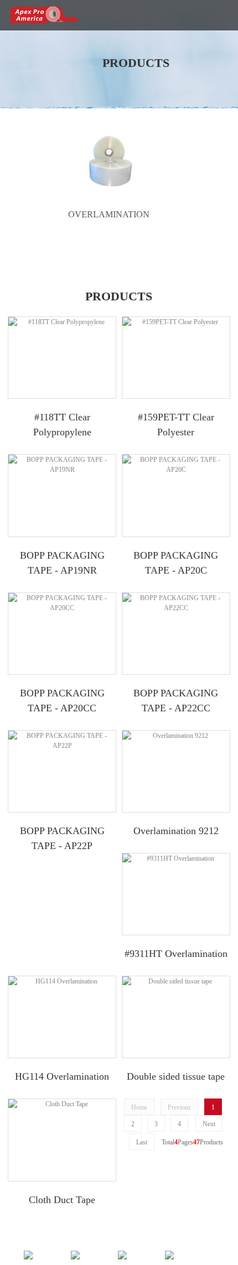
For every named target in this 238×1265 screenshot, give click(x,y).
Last (141, 1142)
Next (209, 1124)
